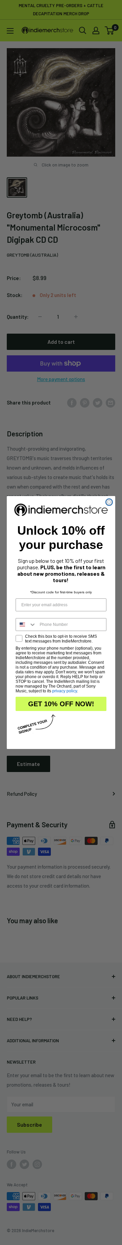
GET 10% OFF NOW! (61, 704)
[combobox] (26, 624)
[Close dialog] (109, 502)
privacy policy (64, 691)
